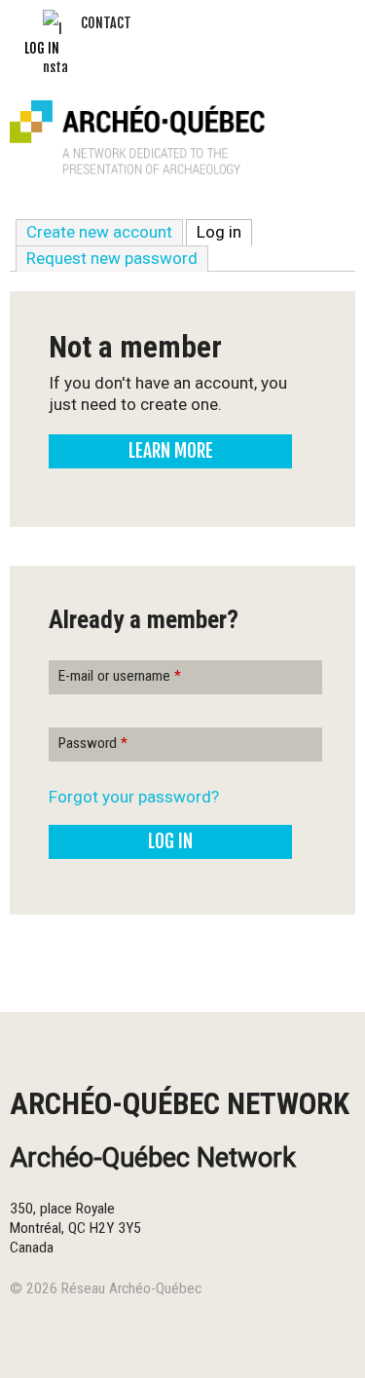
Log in (41, 48)
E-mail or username (119, 676)
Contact (106, 23)
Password (93, 743)
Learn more (170, 451)
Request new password (112, 258)
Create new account (99, 232)
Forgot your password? (134, 796)
